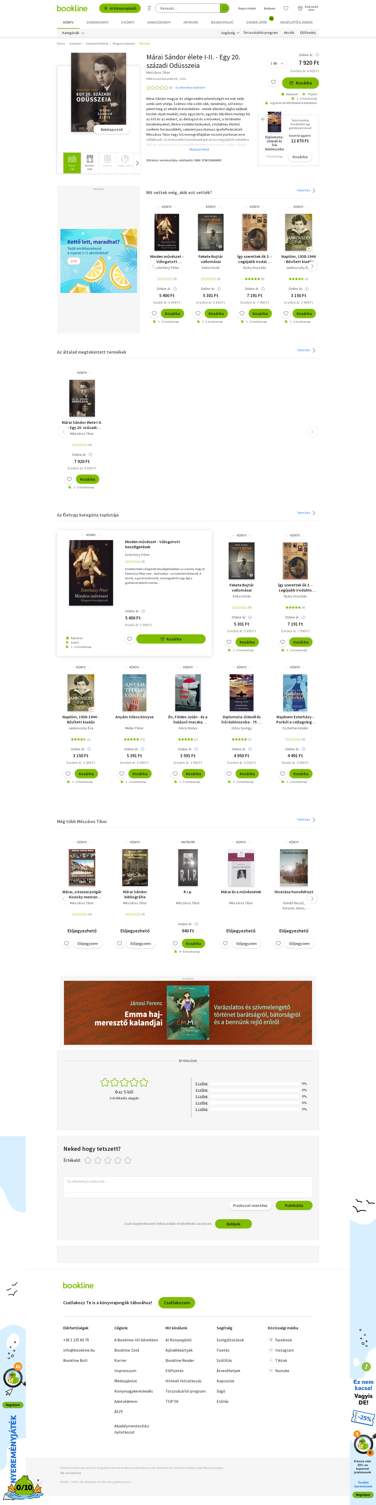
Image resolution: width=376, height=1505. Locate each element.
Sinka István (211, 267)
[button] (137, 163)
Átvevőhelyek (228, 1370)
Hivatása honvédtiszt (293, 891)
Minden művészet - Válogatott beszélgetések (167, 259)
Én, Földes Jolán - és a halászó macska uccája (187, 719)
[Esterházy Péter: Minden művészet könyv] (166, 232)
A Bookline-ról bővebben (136, 1339)
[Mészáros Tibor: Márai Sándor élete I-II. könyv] (98, 92)
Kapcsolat (226, 1380)
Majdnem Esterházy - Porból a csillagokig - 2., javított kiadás (295, 719)
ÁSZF (118, 1411)
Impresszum (125, 1370)
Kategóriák (70, 32)
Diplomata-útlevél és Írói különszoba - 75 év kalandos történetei (242, 719)
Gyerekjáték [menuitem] (259, 20)
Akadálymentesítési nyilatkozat (131, 1429)
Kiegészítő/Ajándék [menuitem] (296, 22)
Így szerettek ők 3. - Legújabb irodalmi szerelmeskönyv (254, 259)
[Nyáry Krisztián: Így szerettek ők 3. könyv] (254, 232)
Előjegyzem (88, 943)
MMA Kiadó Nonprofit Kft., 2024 (166, 79)
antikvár (188, 842)
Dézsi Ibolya (188, 728)
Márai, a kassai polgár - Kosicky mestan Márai (82, 894)
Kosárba (304, 83)
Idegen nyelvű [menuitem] (222, 22)
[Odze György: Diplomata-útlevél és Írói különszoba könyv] (242, 692)
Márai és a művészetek (241, 891)
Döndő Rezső (293, 903)
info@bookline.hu (79, 1350)
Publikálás (294, 1205)
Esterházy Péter (166, 267)
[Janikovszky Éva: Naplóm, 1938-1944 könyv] (298, 232)
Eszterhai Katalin (295, 728)
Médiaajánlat (125, 1380)
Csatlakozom (177, 1303)
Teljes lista (304, 190)
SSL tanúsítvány (70, 1473)
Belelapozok (112, 129)
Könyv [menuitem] (68, 22)
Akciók (289, 33)
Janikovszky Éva (298, 267)
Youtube (282, 1370)
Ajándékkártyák (179, 1350)
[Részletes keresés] (149, 8)
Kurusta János (293, 908)
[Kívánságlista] (286, 8)
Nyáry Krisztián (254, 267)
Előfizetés (308, 33)
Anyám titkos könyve (134, 716)
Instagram (284, 1350)
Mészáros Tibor (82, 433)
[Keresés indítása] (224, 8)
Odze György (241, 728)
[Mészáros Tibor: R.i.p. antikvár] (188, 867)
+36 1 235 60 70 (76, 1339)
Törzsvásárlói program (260, 33)
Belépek (269, 8)
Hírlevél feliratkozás (183, 1380)
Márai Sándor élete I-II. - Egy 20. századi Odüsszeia (82, 425)
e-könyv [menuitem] (127, 22)
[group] (72, 163)
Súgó (221, 1391)
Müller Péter (134, 728)
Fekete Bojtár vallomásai (210, 259)
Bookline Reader (179, 1360)
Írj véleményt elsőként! (190, 87)
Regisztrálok (247, 8)
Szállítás (224, 1360)
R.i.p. (188, 891)
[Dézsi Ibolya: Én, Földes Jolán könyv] (188, 692)
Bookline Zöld (126, 1350)
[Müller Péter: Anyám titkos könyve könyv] (135, 692)
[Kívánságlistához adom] (273, 82)
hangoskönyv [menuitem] (159, 22)
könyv (167, 207)
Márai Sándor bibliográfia (135, 894)
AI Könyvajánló (123, 8)
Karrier (120, 1360)
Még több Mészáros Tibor (82, 821)
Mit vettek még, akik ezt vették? (179, 192)
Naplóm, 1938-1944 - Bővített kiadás (298, 259)
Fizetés (223, 1350)
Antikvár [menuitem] (190, 22)
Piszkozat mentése (250, 1205)
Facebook (283, 1339)
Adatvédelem (125, 1401)
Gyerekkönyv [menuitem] (97, 22)
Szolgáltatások (230, 1339)
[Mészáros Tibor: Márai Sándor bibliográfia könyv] (135, 867)
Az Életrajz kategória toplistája (88, 515)
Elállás (223, 1401)
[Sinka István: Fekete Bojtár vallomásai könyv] (211, 232)
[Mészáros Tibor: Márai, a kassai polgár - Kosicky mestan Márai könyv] (82, 867)
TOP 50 (171, 1401)
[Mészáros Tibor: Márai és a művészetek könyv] (241, 867)
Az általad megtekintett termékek (91, 352)
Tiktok (281, 1360)
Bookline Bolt (75, 1360)
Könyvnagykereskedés (133, 1391)
